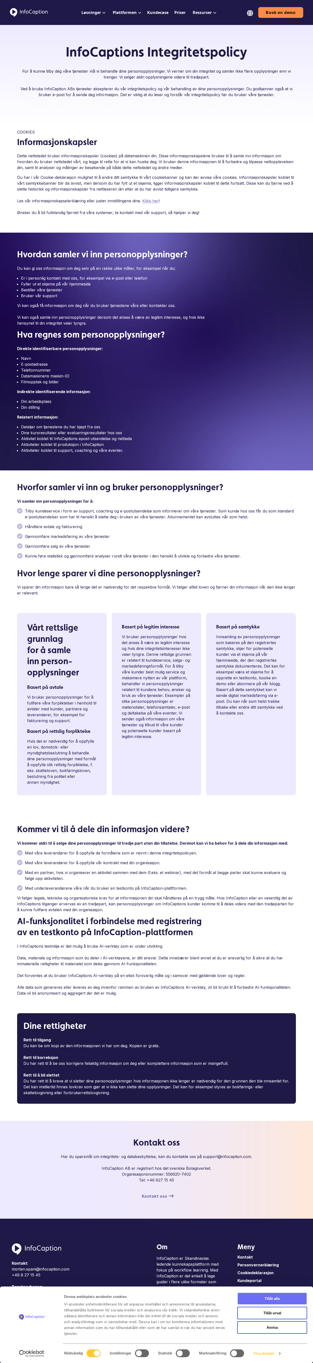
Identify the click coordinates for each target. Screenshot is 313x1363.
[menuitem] (92, 12)
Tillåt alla (272, 1298)
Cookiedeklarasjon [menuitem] (255, 1272)
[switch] (142, 1353)
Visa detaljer (264, 1353)
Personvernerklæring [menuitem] (258, 1264)
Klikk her (150, 200)
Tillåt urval (272, 1313)
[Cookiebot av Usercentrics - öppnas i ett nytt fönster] (31, 1353)
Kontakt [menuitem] (245, 1257)
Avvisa (272, 1327)
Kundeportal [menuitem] (249, 1280)
